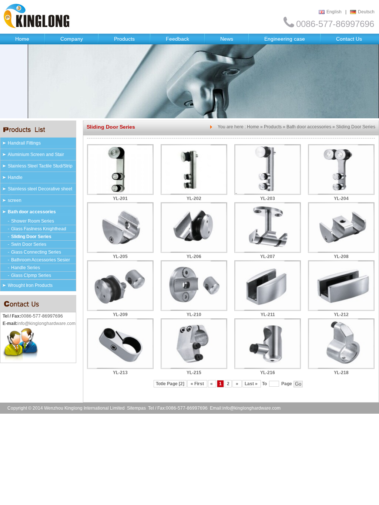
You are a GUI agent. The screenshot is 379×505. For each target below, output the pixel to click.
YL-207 (267, 256)
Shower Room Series (32, 221)
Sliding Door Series (31, 236)
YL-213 (120, 372)
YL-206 (194, 256)
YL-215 (194, 372)
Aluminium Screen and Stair (36, 154)
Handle (15, 177)
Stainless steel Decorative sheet (40, 189)
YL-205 (120, 256)
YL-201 (120, 198)
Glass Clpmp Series (31, 275)
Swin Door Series (28, 244)
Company (71, 39)
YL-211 (268, 314)
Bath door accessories (32, 211)
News (226, 39)
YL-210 (194, 314)
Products (124, 39)
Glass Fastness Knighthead (38, 228)
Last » (252, 383)
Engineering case (284, 39)
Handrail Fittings (24, 143)
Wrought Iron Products (30, 285)
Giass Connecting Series (36, 252)
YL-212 (341, 314)
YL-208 (341, 256)
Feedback (177, 39)
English (334, 11)
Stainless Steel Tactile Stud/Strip (40, 166)
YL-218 (341, 372)
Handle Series (25, 267)
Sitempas (136, 408)
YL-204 (341, 198)
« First (197, 383)
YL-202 (194, 198)
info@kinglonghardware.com (46, 323)
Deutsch (366, 11)
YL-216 (267, 372)
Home (22, 39)
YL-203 (267, 198)
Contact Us (349, 39)
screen (14, 200)
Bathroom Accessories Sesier (40, 259)
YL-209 (120, 314)
